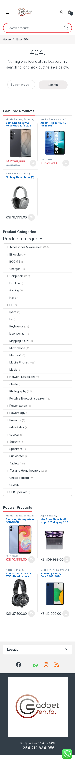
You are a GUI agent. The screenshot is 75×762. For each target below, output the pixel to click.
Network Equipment (22, 376)
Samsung (29, 119)
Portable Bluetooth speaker (27, 398)
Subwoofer (16, 456)
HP (11, 305)
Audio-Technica (14, 569)
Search (66, 27)
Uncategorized (19, 477)
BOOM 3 (14, 261)
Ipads (12, 312)
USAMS (14, 485)
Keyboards (16, 326)
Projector (15, 420)
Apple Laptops (48, 515)
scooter (14, 434)
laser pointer (17, 333)
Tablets (14, 463)
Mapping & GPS (19, 341)
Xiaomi (62, 119)
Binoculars (16, 254)
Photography (17, 391)
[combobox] (31, 27)
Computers (16, 276)
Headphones (13, 173)
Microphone (17, 348)
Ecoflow (14, 283)
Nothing (25, 173)
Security (14, 441)
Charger (14, 268)
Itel (11, 319)
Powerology (17, 412)
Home (7, 39)
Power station (18, 405)
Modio (13, 369)
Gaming (14, 290)
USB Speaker (18, 492)
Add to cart (33, 163)
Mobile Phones (14, 119)
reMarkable (16, 427)
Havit (12, 297)
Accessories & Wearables (26, 247)
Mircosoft (15, 355)
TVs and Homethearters (24, 470)
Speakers (15, 449)
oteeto (13, 384)
